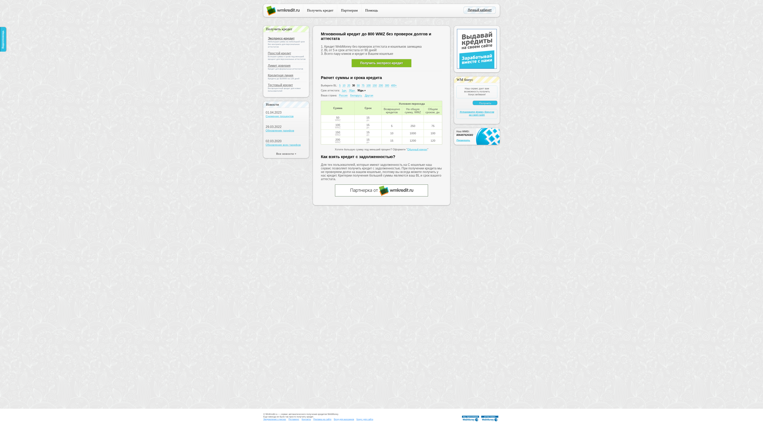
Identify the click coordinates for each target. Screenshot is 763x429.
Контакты (306, 419)
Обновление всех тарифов (283, 144)
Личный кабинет (480, 10)
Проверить (463, 140)
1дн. (344, 90)
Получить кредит (320, 10)
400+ (394, 85)
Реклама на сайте (322, 419)
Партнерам (349, 10)
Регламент (294, 419)
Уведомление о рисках (274, 419)
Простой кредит (279, 53)
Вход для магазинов (344, 419)
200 (381, 85)
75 (363, 85)
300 (387, 85)
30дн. (352, 90)
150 (375, 85)
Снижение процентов (279, 116)
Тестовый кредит (280, 85)
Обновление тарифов (280, 130)
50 (358, 85)
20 (348, 85)
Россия (343, 95)
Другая (369, 95)
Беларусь (356, 95)
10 (344, 85)
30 (353, 85)
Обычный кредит (417, 149)
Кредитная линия (280, 75)
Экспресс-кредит (281, 38)
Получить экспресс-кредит (381, 63)
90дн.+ (361, 90)
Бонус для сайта (364, 419)
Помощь (371, 10)
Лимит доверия (279, 65)
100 (368, 85)
